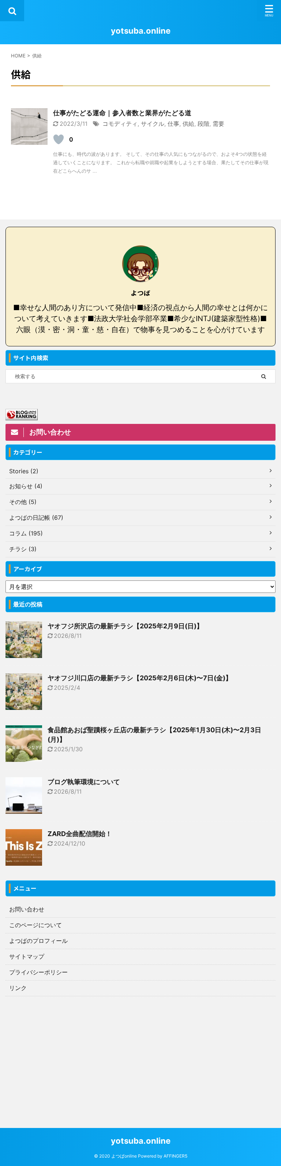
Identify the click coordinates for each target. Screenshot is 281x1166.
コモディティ (120, 123)
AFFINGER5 (175, 1156)
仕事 (173, 123)
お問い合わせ (26, 909)
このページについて (35, 925)
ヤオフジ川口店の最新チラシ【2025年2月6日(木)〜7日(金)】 (140, 678)
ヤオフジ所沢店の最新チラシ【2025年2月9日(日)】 (125, 626)
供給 (188, 123)
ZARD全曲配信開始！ (80, 834)
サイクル (152, 123)
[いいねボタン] (58, 139)
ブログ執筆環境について (84, 782)
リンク (18, 988)
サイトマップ (26, 956)
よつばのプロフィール (38, 940)
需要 (218, 123)
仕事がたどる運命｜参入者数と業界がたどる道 (122, 113)
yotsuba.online (141, 30)
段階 (203, 123)
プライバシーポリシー (38, 972)
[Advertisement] (140, 1051)
